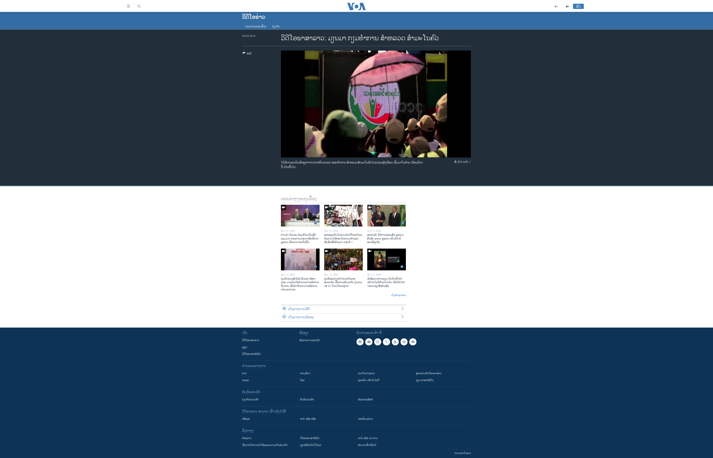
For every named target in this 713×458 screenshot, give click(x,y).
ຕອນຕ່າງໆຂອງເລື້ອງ (255, 26)
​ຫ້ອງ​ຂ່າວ (247, 438)
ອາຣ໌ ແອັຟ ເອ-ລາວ (367, 438)
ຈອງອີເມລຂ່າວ (365, 419)
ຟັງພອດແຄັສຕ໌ (365, 400)
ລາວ (244, 373)
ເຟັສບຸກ (246, 419)
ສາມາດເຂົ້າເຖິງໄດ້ (367, 445)
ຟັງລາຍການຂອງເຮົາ (309, 340)
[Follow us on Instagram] (377, 341)
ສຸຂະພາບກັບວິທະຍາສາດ (429, 373)
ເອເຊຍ (245, 380)
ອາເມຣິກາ (305, 373)
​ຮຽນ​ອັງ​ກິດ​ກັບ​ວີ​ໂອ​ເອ (310, 445)
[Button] (247, 54)
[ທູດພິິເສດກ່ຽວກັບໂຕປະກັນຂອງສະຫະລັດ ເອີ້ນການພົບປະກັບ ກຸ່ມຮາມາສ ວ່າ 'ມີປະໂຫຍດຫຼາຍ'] (343, 259)
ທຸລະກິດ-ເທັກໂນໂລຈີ (368, 380)
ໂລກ (302, 380)
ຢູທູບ (244, 347)
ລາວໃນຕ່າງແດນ (366, 373)
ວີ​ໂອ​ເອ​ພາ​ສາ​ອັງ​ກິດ (310, 438)
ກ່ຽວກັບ (276, 26)
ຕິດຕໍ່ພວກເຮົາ (307, 400)
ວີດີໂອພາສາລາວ (250, 340)
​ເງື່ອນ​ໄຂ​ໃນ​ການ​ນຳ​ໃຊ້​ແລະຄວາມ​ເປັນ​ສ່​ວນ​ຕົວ (265, 445)
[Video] (567, 6)
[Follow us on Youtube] (368, 341)
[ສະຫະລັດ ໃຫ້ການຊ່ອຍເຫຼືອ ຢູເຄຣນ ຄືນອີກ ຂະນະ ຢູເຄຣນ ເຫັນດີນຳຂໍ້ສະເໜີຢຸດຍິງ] (386, 215)
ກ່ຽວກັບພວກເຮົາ (250, 400)
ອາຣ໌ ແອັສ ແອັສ (308, 419)
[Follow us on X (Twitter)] (386, 341)
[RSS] (395, 341)
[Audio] (556, 6)
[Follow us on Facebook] (360, 341)
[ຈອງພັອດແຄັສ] (412, 341)
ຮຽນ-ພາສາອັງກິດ (425, 380)
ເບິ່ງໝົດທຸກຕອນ (398, 295)
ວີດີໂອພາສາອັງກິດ (251, 354)
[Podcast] (404, 341)
